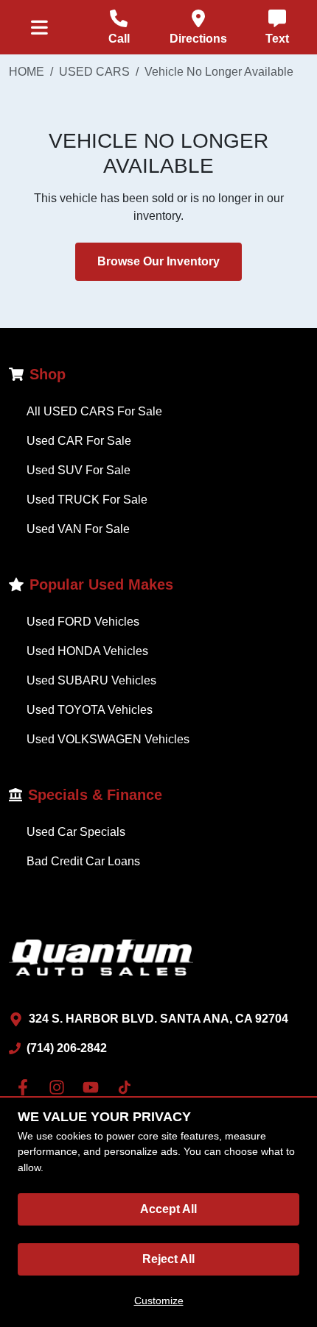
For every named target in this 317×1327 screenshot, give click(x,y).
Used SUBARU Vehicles (91, 680)
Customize (159, 1300)
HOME (26, 71)
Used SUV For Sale (78, 470)
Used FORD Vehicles (83, 621)
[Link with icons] (26, 1087)
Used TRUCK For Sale (87, 499)
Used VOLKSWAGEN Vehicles (108, 739)
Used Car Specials (76, 832)
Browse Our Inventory (158, 261)
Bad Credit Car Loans (83, 861)
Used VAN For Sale (78, 529)
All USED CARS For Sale (94, 411)
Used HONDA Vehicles (87, 651)
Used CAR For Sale (79, 440)
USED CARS (94, 71)
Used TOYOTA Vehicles (90, 710)
